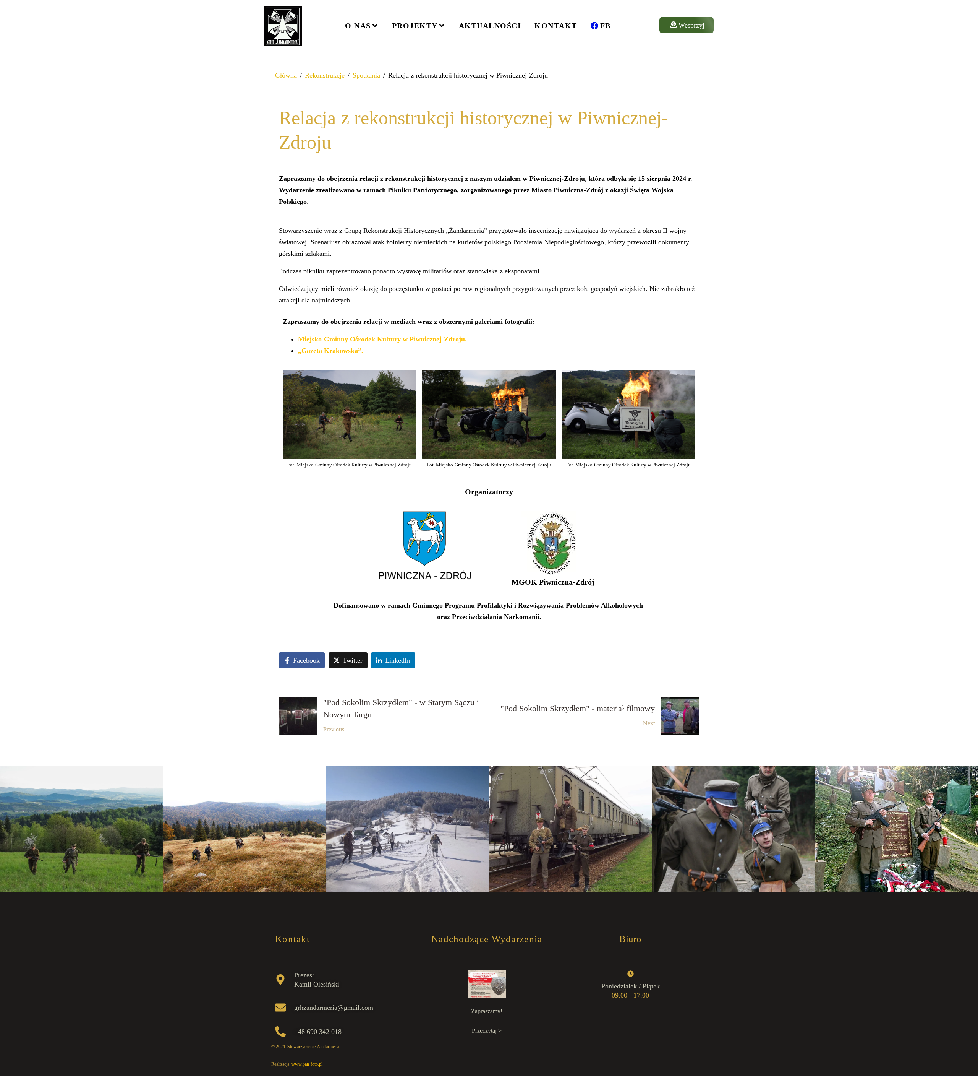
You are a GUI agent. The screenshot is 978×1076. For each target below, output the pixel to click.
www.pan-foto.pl (306, 1064)
